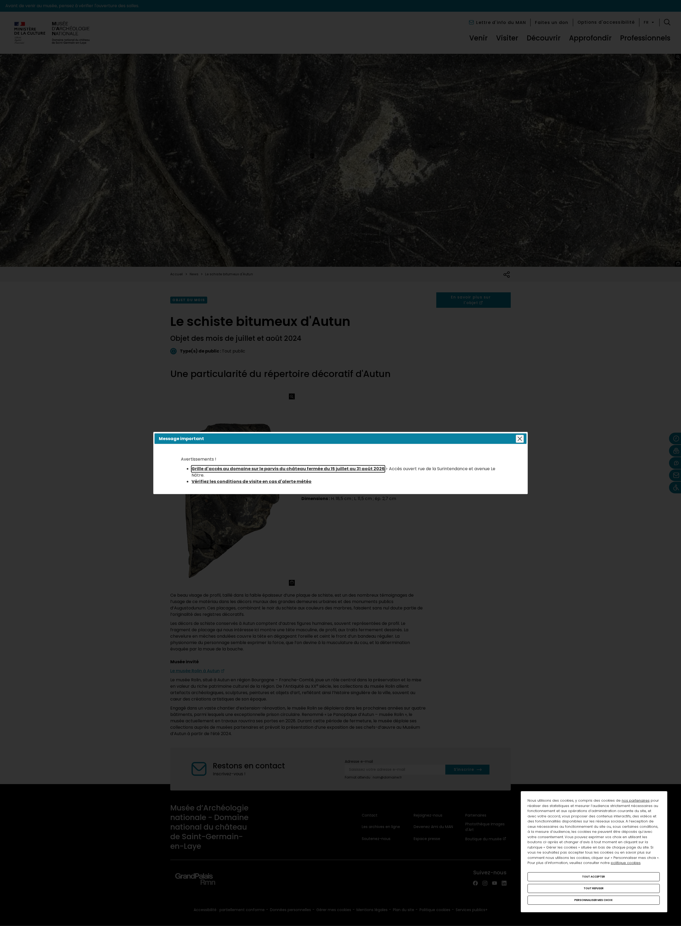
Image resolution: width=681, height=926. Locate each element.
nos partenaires (636, 800)
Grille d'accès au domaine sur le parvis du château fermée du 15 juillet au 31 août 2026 (288, 469)
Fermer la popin (520, 439)
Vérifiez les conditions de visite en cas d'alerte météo (252, 481)
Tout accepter (593, 877)
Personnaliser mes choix (593, 900)
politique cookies (626, 862)
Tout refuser (594, 888)
